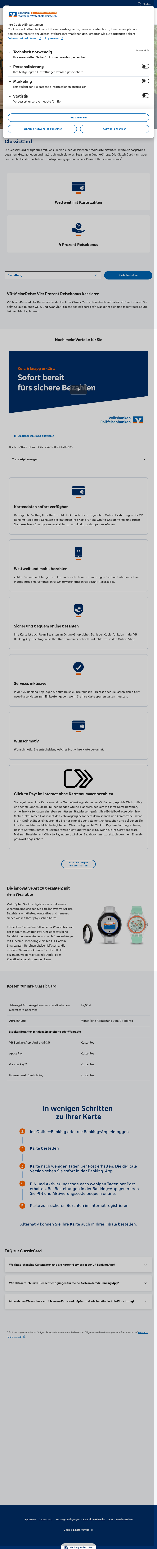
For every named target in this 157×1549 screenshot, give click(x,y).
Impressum (52, 38)
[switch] (145, 66)
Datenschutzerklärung (23, 38)
